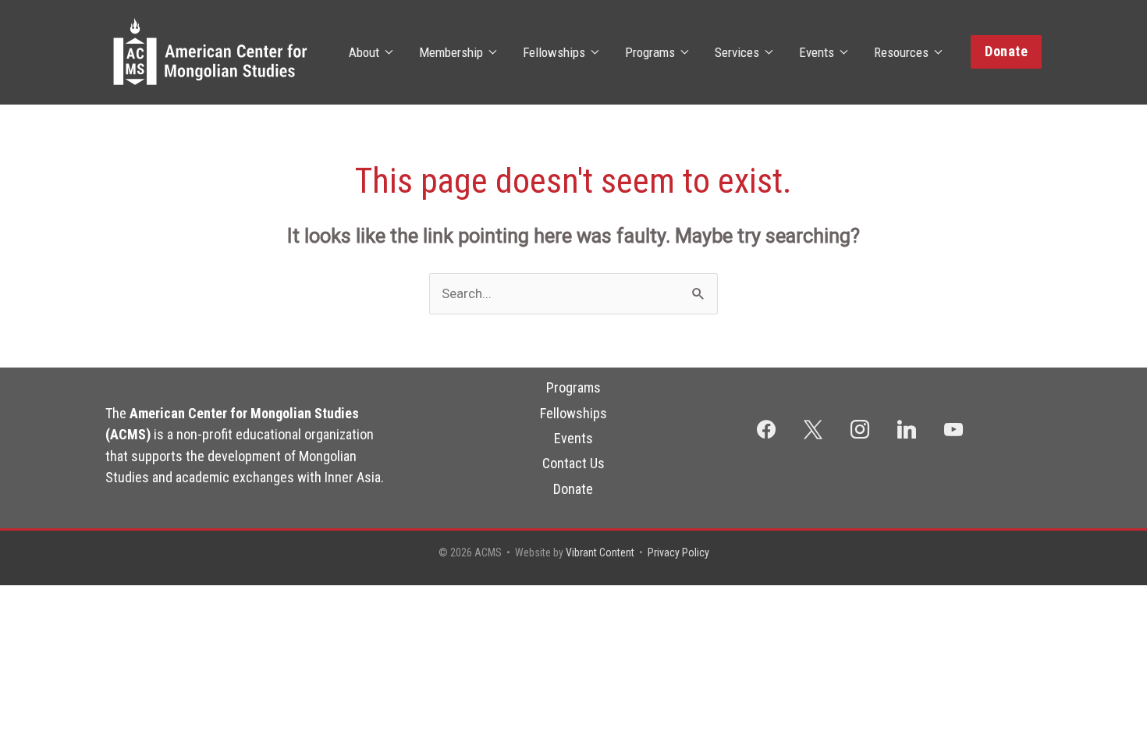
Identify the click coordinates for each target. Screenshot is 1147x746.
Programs (650, 52)
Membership (451, 52)
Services (737, 52)
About (364, 52)
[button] (1006, 52)
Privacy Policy (678, 552)
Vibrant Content (600, 552)
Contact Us (573, 463)
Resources (901, 52)
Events (816, 52)
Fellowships (554, 52)
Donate (573, 489)
